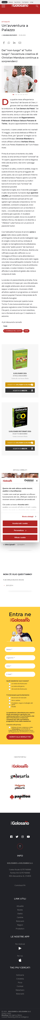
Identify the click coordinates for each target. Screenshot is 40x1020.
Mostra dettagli (27, 516)
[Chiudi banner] (37, 481)
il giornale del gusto (13, 331)
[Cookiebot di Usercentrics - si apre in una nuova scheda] (25, 480)
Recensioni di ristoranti (19, 698)
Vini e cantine (16, 700)
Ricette (14, 707)
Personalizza (19, 530)
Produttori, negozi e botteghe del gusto (22, 703)
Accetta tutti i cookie (20, 523)
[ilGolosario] (20, 5)
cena (26, 331)
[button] (35, 81)
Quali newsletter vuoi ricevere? (17, 681)
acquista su (20, 385)
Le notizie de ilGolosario (19, 684)
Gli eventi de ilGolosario (19, 689)
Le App (31, 2)
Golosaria (10, 2)
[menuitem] (20, 885)
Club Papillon (25, 2)
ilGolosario (4, 2)
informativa (16, 729)
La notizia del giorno (18, 686)
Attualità (6, 22)
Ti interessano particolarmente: (18, 695)
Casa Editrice (17, 2)
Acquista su (20, 390)
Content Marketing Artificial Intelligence (15, 1017)
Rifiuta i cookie (20, 537)
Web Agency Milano (15, 1015)
